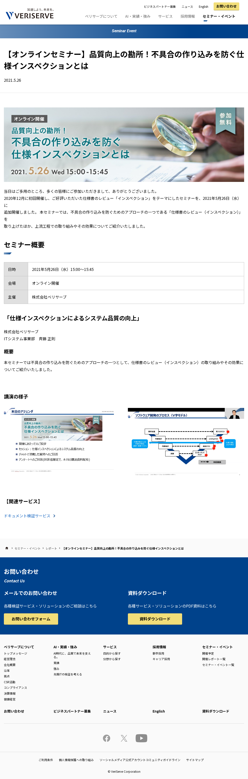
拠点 (7, 676)
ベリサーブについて (101, 16)
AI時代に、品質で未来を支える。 (72, 655)
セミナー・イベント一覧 (218, 665)
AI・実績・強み (137, 16)
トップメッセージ (15, 653)
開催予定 (208, 653)
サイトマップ (195, 760)
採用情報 (187, 16)
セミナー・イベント (219, 16)
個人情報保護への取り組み (76, 760)
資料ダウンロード (155, 619)
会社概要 (10, 665)
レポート (51, 548)
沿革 (7, 670)
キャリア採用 (161, 659)
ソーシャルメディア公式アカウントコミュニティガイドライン (140, 760)
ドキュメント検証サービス (27, 516)
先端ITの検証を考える (68, 674)
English (203, 6)
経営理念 (10, 659)
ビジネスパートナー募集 (160, 6)
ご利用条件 (46, 760)
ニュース (187, 6)
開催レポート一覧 (213, 659)
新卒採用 (158, 653)
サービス (165, 16)
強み (56, 668)
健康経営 (10, 699)
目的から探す (112, 653)
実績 (56, 663)
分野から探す (112, 659)
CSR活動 (9, 682)
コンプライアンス (15, 687)
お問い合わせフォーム (31, 619)
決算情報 (10, 693)
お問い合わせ (226, 6)
